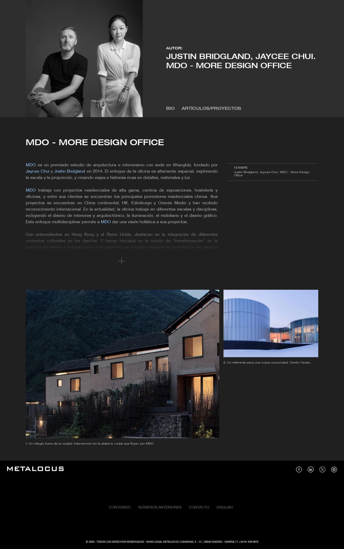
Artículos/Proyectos (211, 109)
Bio (170, 109)
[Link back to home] (35, 469)
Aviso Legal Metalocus (162, 542)
